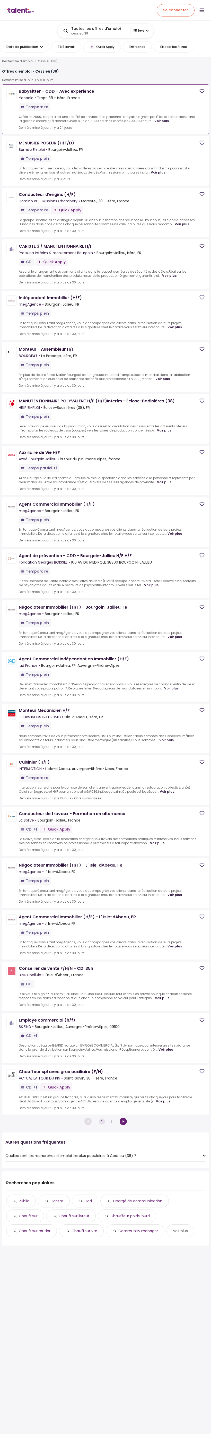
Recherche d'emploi (17, 61)
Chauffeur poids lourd (130, 1216)
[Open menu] (202, 10)
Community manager (138, 1230)
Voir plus (161, 121)
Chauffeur (28, 1216)
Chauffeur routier (34, 1230)
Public (24, 1201)
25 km (138, 30)
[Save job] (202, 91)
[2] (123, 1121)
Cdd (88, 1201)
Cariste (56, 1201)
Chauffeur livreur (74, 1216)
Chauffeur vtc (84, 1230)
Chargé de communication (137, 1201)
